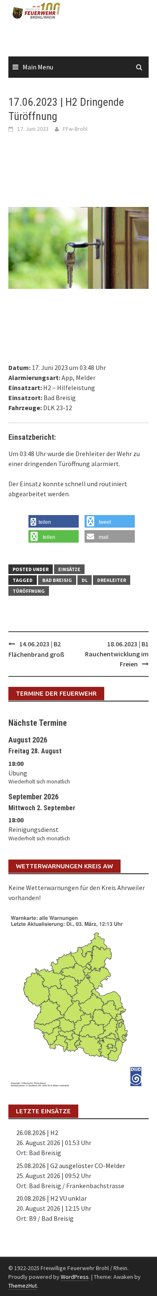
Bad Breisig (57, 580)
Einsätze (69, 569)
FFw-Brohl (75, 129)
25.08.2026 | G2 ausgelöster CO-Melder (70, 1165)
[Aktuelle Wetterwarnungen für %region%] (78, 999)
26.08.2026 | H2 (37, 1132)
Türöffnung (29, 591)
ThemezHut (22, 1285)
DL (85, 580)
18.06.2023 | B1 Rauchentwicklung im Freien (117, 654)
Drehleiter (111, 580)
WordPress (75, 1277)
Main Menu (38, 67)
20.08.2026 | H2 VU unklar (51, 1198)
